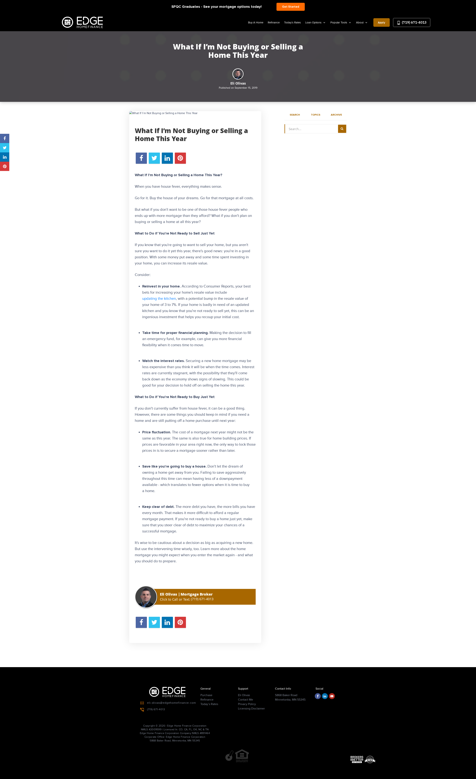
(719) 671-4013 (414, 22)
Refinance (274, 22)
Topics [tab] (315, 115)
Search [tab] (295, 115)
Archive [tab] (336, 115)
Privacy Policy (247, 704)
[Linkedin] (325, 696)
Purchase (206, 695)
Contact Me (245, 700)
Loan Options (313, 22)
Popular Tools (339, 22)
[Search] (342, 129)
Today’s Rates (292, 22)
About (360, 22)
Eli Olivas (244, 695)
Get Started (290, 6)
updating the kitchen (159, 298)
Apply (381, 22)
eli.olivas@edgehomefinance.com (171, 703)
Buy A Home (255, 22)
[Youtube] (332, 696)
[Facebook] (318, 696)
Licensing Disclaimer (251, 708)
